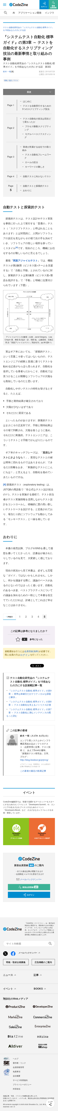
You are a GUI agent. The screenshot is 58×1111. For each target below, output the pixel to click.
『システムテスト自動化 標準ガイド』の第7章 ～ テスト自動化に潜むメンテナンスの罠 (30, 711)
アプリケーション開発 (29, 12)
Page (10, 105)
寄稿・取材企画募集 (16, 962)
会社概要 (16, 1075)
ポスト (38, 665)
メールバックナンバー (31, 879)
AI (14, 12)
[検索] (5, 13)
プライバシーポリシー (22, 1084)
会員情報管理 (18, 1067)
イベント (8, 988)
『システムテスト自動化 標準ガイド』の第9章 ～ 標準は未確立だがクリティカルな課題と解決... (30, 694)
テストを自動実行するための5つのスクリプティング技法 (36, 107)
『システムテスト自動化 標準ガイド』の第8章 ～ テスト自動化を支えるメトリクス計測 (30, 703)
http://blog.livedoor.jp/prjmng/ (34, 759)
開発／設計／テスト (11, 80)
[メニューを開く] (4, 4)
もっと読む (11, 715)
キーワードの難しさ (35, 166)
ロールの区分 (31, 162)
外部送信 (16, 1088)
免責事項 (16, 1071)
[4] (4, 484)
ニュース (8, 975)
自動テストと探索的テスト (36, 185)
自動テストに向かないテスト (37, 176)
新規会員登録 (30, 887)
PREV (10, 616)
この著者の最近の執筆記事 (33, 770)
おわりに (27, 190)
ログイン (25, 655)
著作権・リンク (19, 1062)
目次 (29, 91)
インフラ (49, 12)
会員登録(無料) (31, 651)
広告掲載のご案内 (43, 962)
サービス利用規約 (20, 1080)
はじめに (27, 101)
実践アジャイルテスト (25, 260)
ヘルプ (15, 1058)
